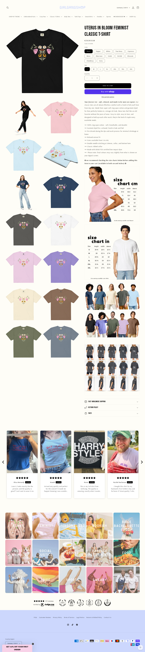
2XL (115, 69)
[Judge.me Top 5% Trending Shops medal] (98, 602)
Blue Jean (99, 56)
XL (107, 69)
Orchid (119, 56)
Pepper (98, 51)
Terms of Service (69, 617)
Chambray (90, 61)
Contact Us (107, 617)
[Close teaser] (33, 644)
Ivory (101, 61)
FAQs (35, 617)
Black (88, 51)
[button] (7, 7)
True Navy (119, 51)
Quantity (87, 74)
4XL (131, 69)
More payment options (108, 97)
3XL (123, 69)
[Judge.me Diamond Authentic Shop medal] (62, 602)
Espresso (131, 51)
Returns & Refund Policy (94, 617)
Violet (110, 56)
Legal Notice (80, 617)
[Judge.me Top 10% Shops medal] (107, 602)
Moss (88, 56)
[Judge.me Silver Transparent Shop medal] (80, 602)
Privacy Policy (57, 617)
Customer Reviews (45, 617)
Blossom (130, 56)
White (108, 51)
